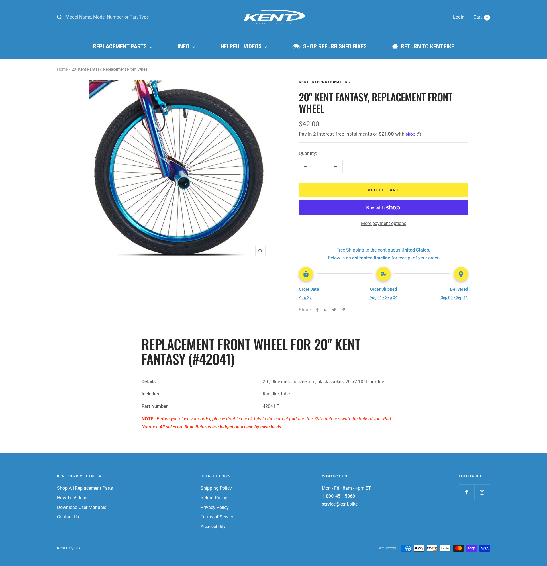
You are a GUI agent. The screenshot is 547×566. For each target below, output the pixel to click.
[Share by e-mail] (343, 310)
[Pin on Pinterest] (325, 310)
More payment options (383, 223)
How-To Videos (72, 497)
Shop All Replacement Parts (85, 488)
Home (62, 69)
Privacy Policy (215, 507)
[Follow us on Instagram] (482, 492)
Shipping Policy (216, 488)
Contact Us (68, 517)
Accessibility (213, 526)
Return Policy (214, 497)
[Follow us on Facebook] (466, 492)
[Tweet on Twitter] (334, 310)
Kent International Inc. (325, 82)
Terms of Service (217, 517)
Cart (480, 17)
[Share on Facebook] (317, 310)
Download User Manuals (81, 507)
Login (458, 17)
